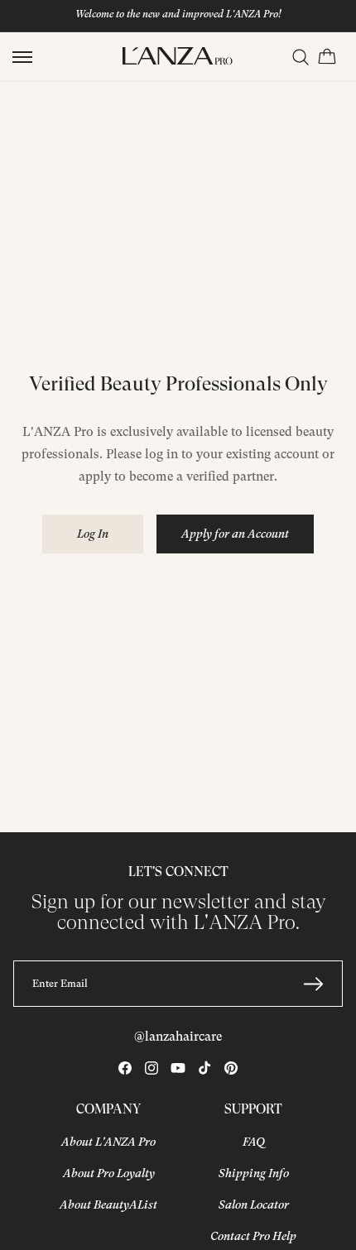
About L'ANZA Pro (108, 1141)
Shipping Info (254, 1173)
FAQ (254, 1141)
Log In (92, 533)
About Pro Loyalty (109, 1173)
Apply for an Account (235, 533)
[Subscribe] (313, 983)
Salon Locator (254, 1204)
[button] (22, 57)
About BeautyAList (108, 1204)
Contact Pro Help (253, 1236)
